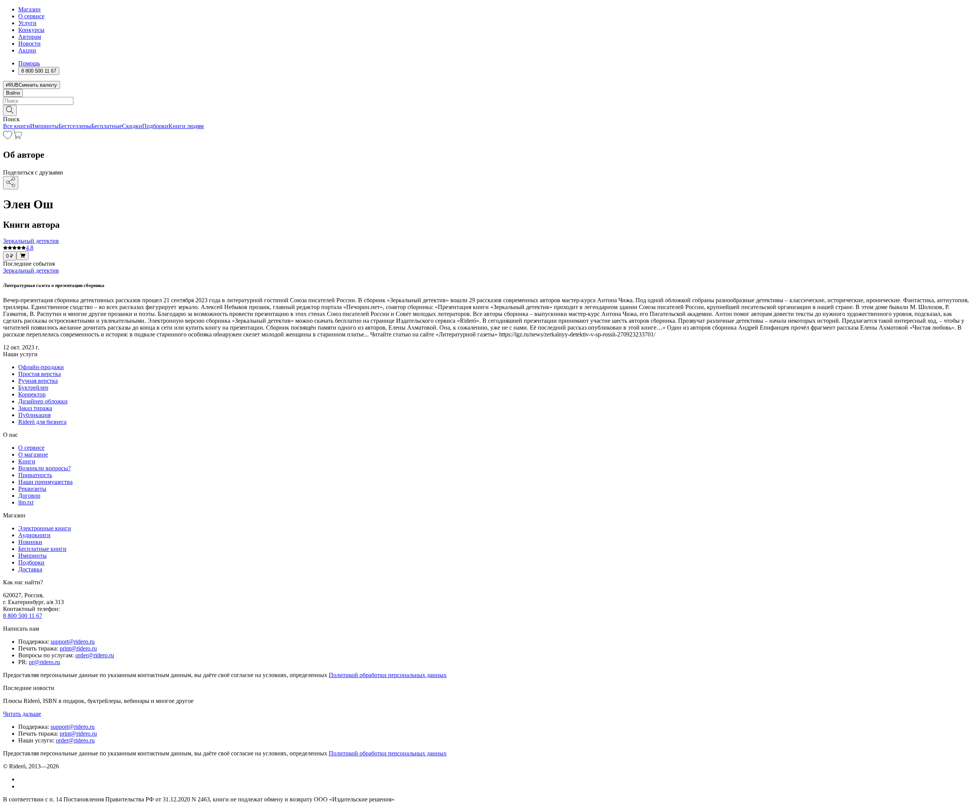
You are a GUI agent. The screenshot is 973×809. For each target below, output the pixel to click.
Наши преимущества (45, 482)
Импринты (44, 126)
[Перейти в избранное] (7, 137)
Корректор (32, 394)
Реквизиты (32, 488)
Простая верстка (39, 374)
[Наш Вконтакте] (22, 779)
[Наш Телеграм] (21, 786)
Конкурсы (31, 30)
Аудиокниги (34, 535)
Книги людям (186, 126)
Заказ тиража (35, 408)
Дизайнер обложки (43, 401)
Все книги (16, 126)
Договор (29, 495)
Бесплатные (106, 126)
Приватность (35, 475)
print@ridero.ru (78, 648)
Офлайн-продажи (41, 367)
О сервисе (31, 16)
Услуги (27, 23)
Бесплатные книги (42, 549)
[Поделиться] (10, 182)
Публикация (34, 415)
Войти (13, 93)
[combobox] (486, 101)
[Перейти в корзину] (17, 137)
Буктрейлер (33, 387)
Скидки (132, 126)
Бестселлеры (75, 126)
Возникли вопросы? (44, 468)
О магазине (33, 454)
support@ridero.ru (73, 641)
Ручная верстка (38, 381)
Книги (26, 461)
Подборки (155, 126)
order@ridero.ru (94, 655)
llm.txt (25, 502)
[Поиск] (10, 110)
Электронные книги (44, 528)
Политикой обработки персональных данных (388, 675)
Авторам (29, 36)
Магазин (29, 9)
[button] (486, 110)
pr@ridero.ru (44, 662)
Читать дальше (22, 714)
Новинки (30, 542)
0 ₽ (9, 256)
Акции (27, 50)
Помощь (29, 63)
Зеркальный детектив (31, 270)
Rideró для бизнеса (42, 422)
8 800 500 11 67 (22, 615)
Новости (29, 43)
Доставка (30, 569)
